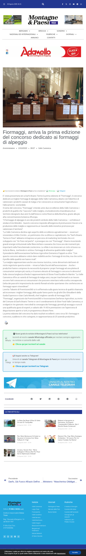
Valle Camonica (44, 148)
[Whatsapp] (81, 4)
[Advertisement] (43, 171)
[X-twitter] (66, 4)
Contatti (51, 38)
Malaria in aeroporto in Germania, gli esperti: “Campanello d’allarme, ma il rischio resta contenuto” (68, 423)
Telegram (62, 191)
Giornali (70, 34)
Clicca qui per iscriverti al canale (30, 344)
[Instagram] (70, 4)
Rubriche (50, 34)
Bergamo (23, 31)
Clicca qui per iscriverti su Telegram (31, 366)
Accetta (75, 552)
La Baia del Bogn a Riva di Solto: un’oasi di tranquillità (29, 421)
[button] (43, 4)
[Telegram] (77, 4)
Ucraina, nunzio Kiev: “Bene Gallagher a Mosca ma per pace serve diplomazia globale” (28, 452)
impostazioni (61, 554)
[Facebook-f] (62, 4)
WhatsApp (52, 191)
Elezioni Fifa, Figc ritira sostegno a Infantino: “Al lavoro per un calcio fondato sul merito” (70, 438)
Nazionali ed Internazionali (23, 34)
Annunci (35, 38)
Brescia (42, 31)
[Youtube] (73, 4)
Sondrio (61, 31)
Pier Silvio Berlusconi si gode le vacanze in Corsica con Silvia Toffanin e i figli (28, 438)
